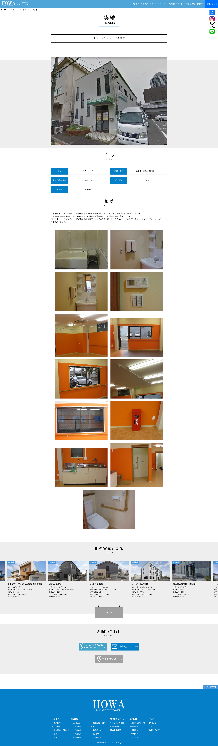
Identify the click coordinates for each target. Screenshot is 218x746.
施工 (94, 726)
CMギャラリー (161, 4)
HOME (4, 10)
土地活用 (76, 723)
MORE (109, 613)
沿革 (55, 734)
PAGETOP (211, 687)
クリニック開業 (118, 723)
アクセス (57, 737)
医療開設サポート (176, 4)
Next (119, 606)
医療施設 (78, 726)
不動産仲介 (97, 730)
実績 (151, 4)
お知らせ (152, 723)
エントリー (135, 737)
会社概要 (57, 726)
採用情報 (200, 4)
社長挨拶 (57, 723)
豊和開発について (138, 723)
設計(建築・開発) (100, 723)
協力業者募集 (189, 4)
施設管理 (96, 734)
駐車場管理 (97, 737)
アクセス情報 (109, 659)
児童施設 (78, 734)
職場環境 (134, 734)
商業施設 (78, 737)
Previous (99, 606)
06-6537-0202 (96, 645)
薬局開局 (115, 726)
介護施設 (78, 730)
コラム (151, 727)
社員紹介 (134, 730)
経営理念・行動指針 (61, 730)
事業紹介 (144, 4)
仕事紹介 (134, 726)
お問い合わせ (211, 4)
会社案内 (135, 4)
